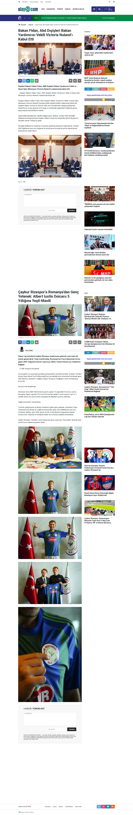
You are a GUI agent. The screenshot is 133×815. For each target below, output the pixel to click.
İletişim (61, 806)
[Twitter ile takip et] (99, 806)
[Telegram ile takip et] (108, 806)
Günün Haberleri (34, 2)
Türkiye (60, 9)
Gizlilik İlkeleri (69, 806)
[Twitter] (24, 81)
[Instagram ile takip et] (103, 806)
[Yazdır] (36, 81)
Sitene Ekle (48, 2)
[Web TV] (109, 2)
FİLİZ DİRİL (29, 350)
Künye (55, 806)
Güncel (68, 9)
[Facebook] (20, 81)
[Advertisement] (9, 48)
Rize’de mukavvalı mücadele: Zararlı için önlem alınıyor (58, 18)
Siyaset (30, 24)
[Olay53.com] (28, 9)
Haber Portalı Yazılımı (27, 812)
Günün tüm (108, 18)
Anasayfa (23, 24)
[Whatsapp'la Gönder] (32, 81)
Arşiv (41, 2)
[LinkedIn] (28, 81)
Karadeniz (51, 9)
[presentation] (24, 18)
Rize (43, 9)
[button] (70, 81)
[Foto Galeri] (114, 2)
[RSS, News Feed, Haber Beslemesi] (112, 806)
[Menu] (94, 9)
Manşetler (25, 2)
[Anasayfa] (19, 2)
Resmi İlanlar (78, 9)
